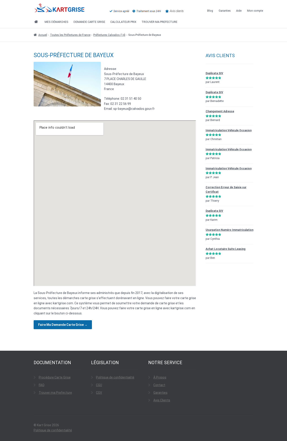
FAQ (41, 385)
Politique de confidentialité (115, 377)
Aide (238, 10)
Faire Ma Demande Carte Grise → (62, 324)
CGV (99, 392)
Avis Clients (161, 400)
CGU (99, 385)
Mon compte (255, 10)
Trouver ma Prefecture (55, 392)
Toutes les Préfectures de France (70, 35)
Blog (210, 10)
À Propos (159, 377)
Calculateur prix (123, 22)
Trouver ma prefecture (159, 22)
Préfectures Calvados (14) (109, 35)
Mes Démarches (56, 22)
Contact (159, 385)
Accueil (42, 35)
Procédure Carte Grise (55, 377)
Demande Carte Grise (89, 22)
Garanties (225, 10)
